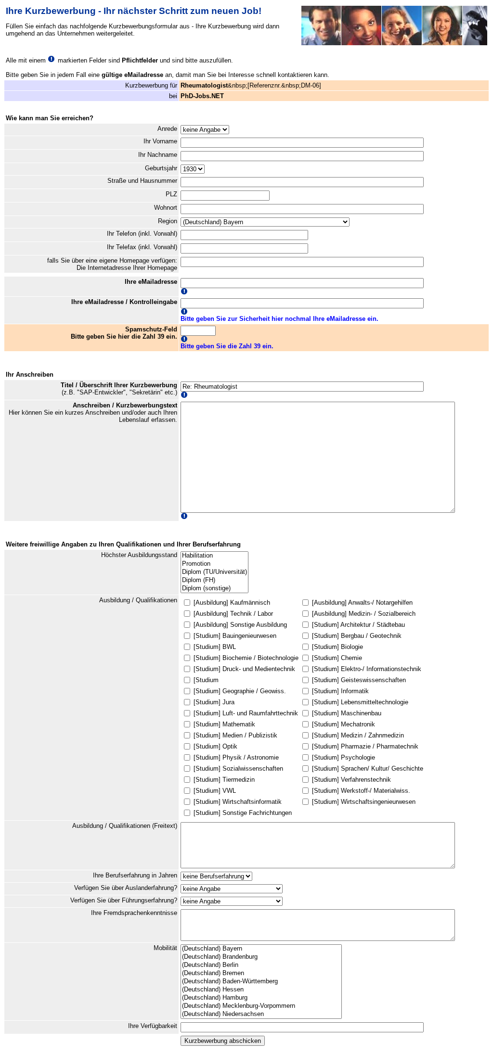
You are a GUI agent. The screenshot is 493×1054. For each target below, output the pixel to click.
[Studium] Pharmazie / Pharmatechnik (365, 746)
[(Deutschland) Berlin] (261, 965)
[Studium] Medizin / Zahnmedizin (358, 735)
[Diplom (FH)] (214, 580)
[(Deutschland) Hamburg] (261, 998)
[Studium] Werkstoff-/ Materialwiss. (361, 790)
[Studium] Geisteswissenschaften (359, 680)
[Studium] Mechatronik (343, 724)
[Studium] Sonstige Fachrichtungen (243, 812)
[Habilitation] (214, 556)
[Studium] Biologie (337, 646)
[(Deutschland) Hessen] (261, 990)
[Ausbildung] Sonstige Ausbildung (240, 624)
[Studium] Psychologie (343, 757)
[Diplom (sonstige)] (214, 588)
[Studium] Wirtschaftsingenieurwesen (363, 801)
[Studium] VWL (215, 790)
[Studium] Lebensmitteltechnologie (360, 702)
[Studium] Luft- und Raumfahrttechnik (246, 713)
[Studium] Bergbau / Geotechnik (357, 635)
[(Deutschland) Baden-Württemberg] (261, 982)
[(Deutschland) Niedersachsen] (261, 1014)
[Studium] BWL (215, 646)
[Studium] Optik (215, 746)
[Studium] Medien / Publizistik (235, 735)
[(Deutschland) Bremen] (261, 973)
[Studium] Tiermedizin (224, 779)
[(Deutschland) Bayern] (261, 949)
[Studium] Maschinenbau (346, 713)
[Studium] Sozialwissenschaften (238, 768)
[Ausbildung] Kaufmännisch (232, 602)
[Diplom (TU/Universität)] (214, 572)
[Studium (206, 680)
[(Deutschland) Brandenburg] (261, 957)
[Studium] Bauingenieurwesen (235, 635)
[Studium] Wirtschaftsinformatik (238, 801)
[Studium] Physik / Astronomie (236, 757)
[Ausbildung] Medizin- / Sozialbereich (363, 613)
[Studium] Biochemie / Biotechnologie (246, 657)
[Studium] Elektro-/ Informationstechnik (366, 669)
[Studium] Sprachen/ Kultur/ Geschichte (367, 768)
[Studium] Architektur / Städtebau (358, 624)
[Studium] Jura (214, 702)
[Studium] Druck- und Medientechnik (244, 669)
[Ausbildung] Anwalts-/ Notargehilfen (362, 602)
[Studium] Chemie (337, 657)
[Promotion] (214, 564)
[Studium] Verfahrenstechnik (351, 779)
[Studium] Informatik (340, 691)
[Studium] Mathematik (224, 724)
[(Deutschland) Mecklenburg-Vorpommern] (261, 1006)
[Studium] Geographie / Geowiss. (240, 691)
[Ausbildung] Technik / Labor (233, 613)
